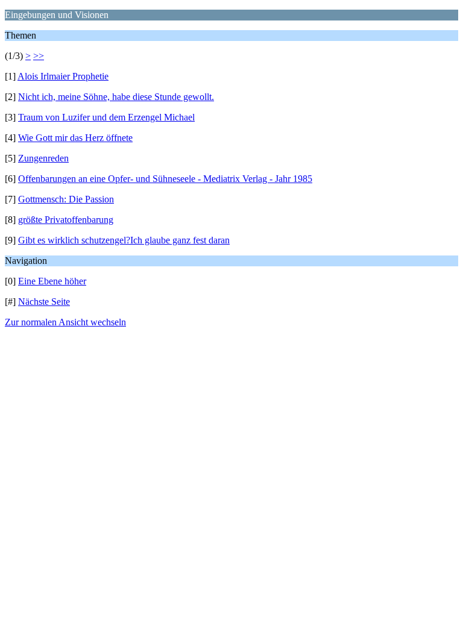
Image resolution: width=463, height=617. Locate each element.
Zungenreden (43, 158)
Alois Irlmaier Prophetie (63, 76)
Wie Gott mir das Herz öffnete (75, 138)
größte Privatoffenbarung (65, 220)
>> (38, 56)
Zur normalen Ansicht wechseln (65, 322)
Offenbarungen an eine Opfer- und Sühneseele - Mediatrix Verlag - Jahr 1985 (165, 179)
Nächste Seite (44, 301)
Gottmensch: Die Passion (66, 199)
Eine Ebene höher (52, 281)
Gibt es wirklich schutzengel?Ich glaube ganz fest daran (124, 240)
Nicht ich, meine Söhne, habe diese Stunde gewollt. (116, 97)
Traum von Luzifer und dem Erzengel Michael (106, 117)
